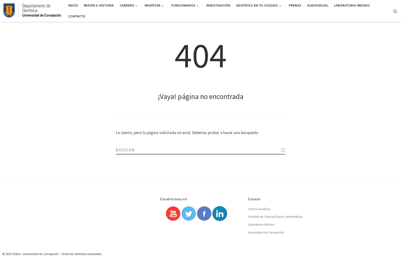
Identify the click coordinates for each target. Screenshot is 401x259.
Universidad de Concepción (266, 232)
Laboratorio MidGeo (261, 225)
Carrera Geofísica (259, 209)
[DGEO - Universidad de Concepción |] (32, 10)
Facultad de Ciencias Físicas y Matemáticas (275, 217)
